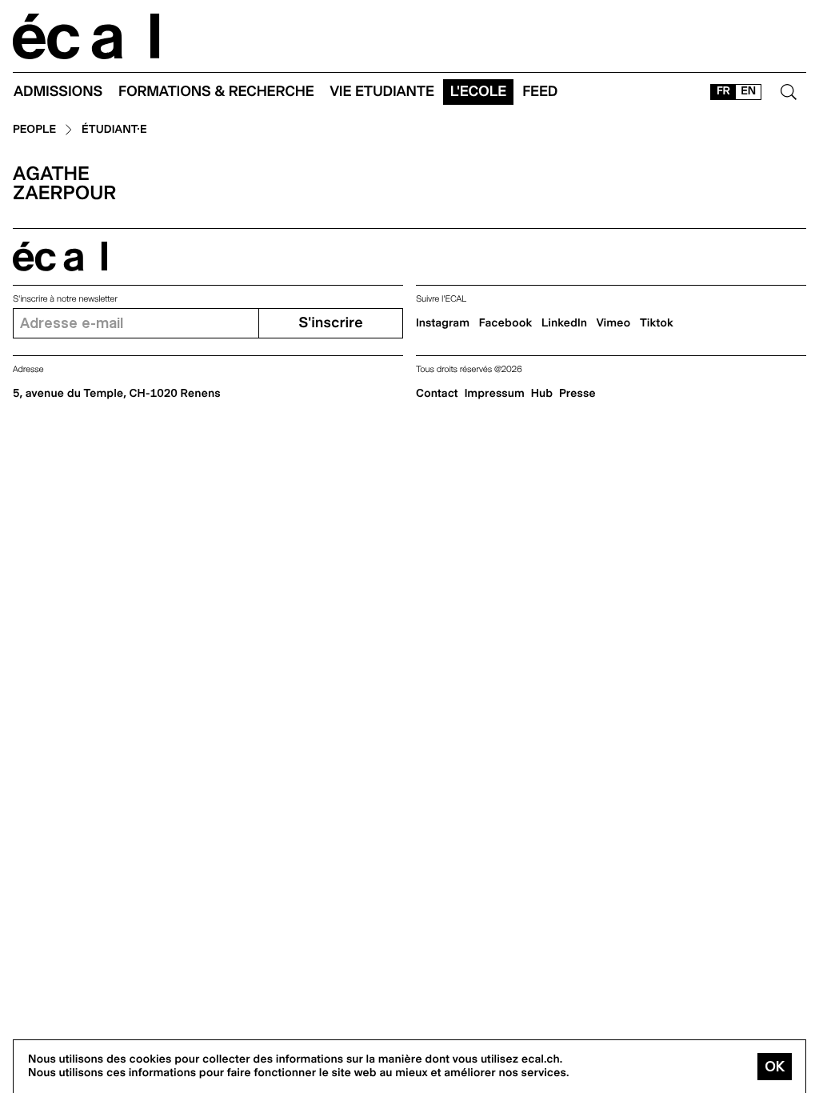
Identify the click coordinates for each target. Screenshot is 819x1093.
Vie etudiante (382, 91)
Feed (539, 91)
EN (748, 91)
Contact (437, 393)
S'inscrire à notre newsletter (65, 299)
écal (60, 256)
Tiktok (656, 323)
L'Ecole (478, 91)
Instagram (442, 323)
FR (723, 91)
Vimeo (614, 323)
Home (86, 36)
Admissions (58, 91)
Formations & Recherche (216, 91)
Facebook (506, 323)
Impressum (495, 393)
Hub (542, 393)
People (34, 130)
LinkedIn (564, 323)
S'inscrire (330, 322)
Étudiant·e (114, 130)
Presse (577, 393)
